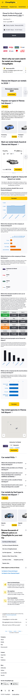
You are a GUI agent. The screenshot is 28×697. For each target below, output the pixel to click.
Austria (15, 631)
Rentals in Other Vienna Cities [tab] (9, 556)
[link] (11, 94)
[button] (2, 2)
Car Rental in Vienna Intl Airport (9, 571)
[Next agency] (24, 435)
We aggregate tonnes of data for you (11, 622)
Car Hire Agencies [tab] (6, 552)
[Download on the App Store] (14, 683)
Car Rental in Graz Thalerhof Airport (10, 573)
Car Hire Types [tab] (17, 552)
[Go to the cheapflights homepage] (11, 2)
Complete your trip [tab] (18, 559)
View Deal (14, 136)
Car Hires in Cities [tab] (6, 559)
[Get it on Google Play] (5, 683)
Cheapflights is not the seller (9, 619)
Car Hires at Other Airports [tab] (9, 541)
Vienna (19, 631)
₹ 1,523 (19, 15)
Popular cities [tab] (5, 563)
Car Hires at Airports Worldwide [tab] (10, 545)
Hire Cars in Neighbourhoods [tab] (9, 549)
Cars (6, 631)
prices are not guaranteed (11, 614)
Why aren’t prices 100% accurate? (11, 625)
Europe (10, 631)
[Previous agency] (3, 435)
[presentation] (23, 15)
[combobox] (7, 19)
